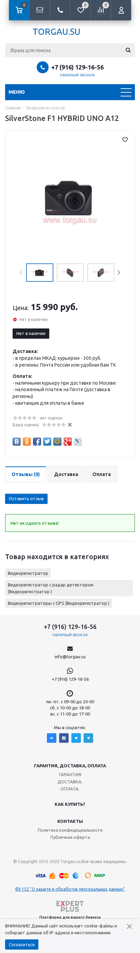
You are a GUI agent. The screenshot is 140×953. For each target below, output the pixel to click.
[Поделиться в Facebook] (37, 441)
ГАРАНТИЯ (70, 774)
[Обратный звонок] (60, 10)
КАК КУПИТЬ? (70, 804)
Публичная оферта (70, 837)
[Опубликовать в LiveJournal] (78, 441)
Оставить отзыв (26, 498)
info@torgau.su (70, 656)
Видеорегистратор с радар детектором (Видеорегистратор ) (50, 588)
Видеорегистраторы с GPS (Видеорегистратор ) (58, 603)
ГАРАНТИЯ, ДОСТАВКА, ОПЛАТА (70, 765)
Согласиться (22, 944)
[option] (70, 198)
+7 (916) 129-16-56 (77, 67)
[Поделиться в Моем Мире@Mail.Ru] (57, 441)
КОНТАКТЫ (70, 821)
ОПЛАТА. (70, 788)
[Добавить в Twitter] (47, 441)
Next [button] (119, 273)
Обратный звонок (77, 75)
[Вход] (121, 10)
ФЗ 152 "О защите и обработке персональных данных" (70, 889)
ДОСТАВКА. (70, 781)
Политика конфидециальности (70, 830)
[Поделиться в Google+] (68, 441)
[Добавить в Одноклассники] (27, 441)
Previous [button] (21, 273)
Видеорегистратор (28, 573)
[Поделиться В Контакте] (17, 441)
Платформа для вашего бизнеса (70, 917)
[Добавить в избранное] (125, 139)
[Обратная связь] (39, 10)
